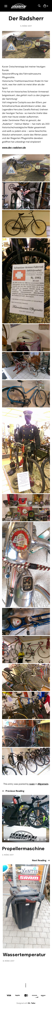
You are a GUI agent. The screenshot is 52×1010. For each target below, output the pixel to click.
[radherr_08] (26, 450)
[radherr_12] (26, 649)
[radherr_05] (26, 337)
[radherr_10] (26, 564)
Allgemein (43, 783)
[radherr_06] (26, 365)
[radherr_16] (26, 761)
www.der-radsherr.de (14, 147)
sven (32, 783)
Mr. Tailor (31, 1003)
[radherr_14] (26, 705)
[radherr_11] (26, 621)
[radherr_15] (26, 733)
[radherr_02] (26, 195)
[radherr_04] (26, 280)
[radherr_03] (26, 223)
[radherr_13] (26, 677)
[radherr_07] (26, 393)
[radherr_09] (26, 507)
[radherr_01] (26, 168)
